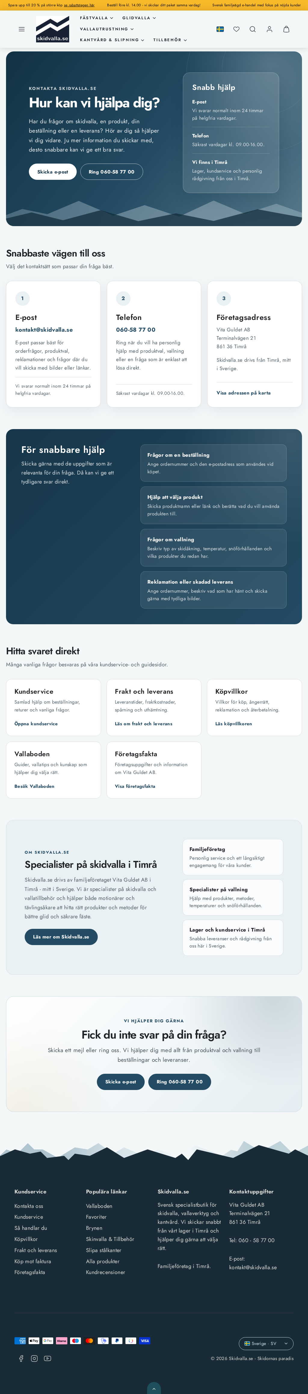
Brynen (94, 1228)
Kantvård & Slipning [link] (109, 40)
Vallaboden (99, 1206)
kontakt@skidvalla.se (44, 330)
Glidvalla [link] (136, 18)
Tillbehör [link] (167, 40)
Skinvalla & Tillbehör (110, 1239)
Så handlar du (30, 1228)
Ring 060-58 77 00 (112, 171)
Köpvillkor (26, 1239)
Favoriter (96, 1217)
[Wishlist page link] (236, 29)
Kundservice (28, 1217)
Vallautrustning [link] (104, 29)
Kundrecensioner (105, 1272)
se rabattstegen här (79, 5)
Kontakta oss (28, 1206)
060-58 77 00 (136, 330)
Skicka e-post (52, 171)
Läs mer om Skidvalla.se (61, 936)
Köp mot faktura (32, 1261)
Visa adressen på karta (244, 392)
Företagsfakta (29, 1272)
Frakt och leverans (35, 1250)
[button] (21, 29)
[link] (269, 29)
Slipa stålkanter (104, 1250)
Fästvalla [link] (94, 18)
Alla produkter (102, 1261)
